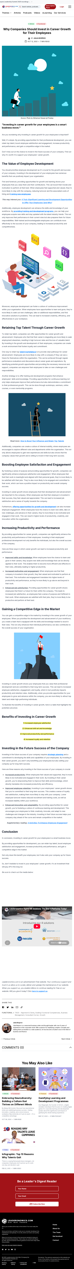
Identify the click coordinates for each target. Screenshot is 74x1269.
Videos (37, 13)
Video (6, 1150)
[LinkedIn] (9, 1249)
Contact (56, 1240)
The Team (56, 1232)
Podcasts (27, 13)
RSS (35, 1262)
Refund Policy (13, 1263)
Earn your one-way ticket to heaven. (12, 1245)
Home (55, 1225)
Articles (17, 13)
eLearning (47, 13)
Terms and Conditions (23, 1263)
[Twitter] (6, 1249)
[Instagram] (15, 1249)
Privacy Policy (4, 1263)
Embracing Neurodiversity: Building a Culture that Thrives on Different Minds (17, 1101)
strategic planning (55, 754)
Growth (42, 1015)
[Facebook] (2, 1249)
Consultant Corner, (32, 1015)
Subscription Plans (50, 6)
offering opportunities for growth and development (34, 507)
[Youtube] (12, 1249)
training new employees (20, 194)
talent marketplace (28, 352)
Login (62, 7)
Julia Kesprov (40, 38)
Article (32, 24)
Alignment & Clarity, (28, 1013)
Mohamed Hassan (39, 118)
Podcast (43, 1093)
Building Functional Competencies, (48, 1013)
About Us (56, 1228)
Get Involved (57, 1236)
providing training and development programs (33, 211)
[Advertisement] (37, 889)
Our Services (60, 13)
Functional (41, 24)
